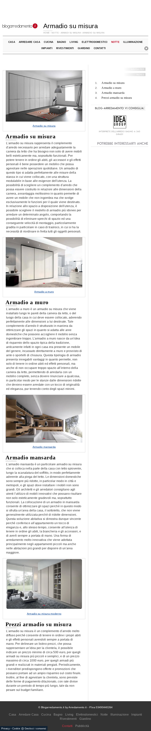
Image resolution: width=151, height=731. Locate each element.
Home (46, 33)
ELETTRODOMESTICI (94, 42)
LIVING (74, 42)
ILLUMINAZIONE (133, 42)
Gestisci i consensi (35, 728)
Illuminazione (119, 714)
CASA (11, 42)
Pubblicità (82, 726)
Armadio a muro (111, 87)
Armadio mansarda (112, 92)
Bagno (58, 714)
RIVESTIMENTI (65, 48)
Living (69, 714)
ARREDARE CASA (29, 42)
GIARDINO (84, 48)
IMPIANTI (46, 48)
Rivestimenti (68, 718)
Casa (12, 714)
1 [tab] (44, 117)
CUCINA (48, 42)
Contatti (100, 48)
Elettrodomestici (87, 714)
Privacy (5, 728)
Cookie (16, 728)
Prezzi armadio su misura (116, 97)
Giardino (85, 718)
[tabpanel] (44, 100)
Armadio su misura (93, 33)
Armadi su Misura (71, 33)
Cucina (46, 714)
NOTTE (55, 33)
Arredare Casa (29, 714)
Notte (104, 714)
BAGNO (61, 42)
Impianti (136, 714)
